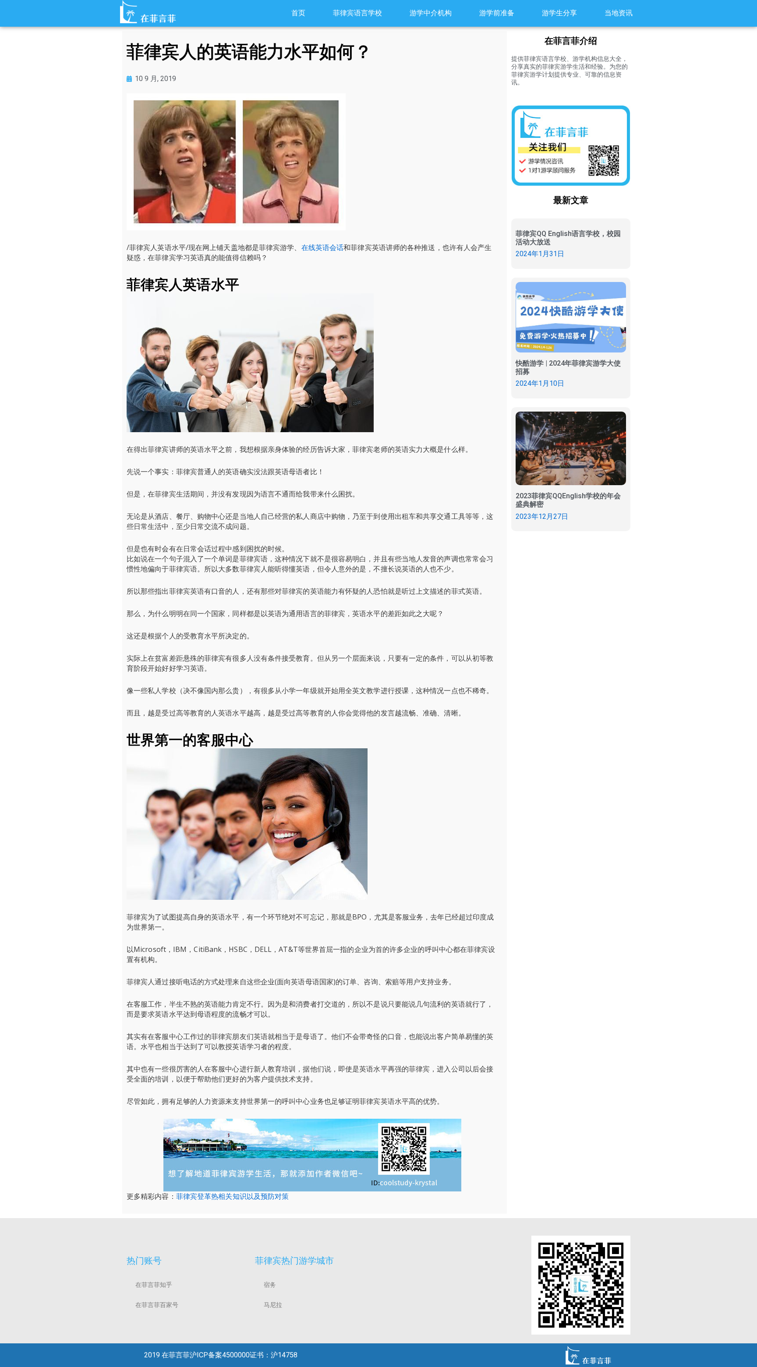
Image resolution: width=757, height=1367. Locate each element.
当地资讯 (619, 13)
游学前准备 (496, 13)
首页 (298, 13)
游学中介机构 (431, 13)
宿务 (270, 1284)
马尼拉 (273, 1304)
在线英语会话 (322, 247)
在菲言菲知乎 (153, 1284)
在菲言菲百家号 (156, 1304)
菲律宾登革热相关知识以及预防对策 (232, 1196)
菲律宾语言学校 (357, 13)
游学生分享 (559, 13)
